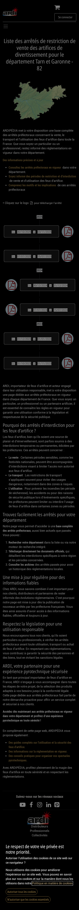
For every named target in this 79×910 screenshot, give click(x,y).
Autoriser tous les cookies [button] (21, 892)
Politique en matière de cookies (52, 883)
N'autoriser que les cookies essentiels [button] (28, 899)
